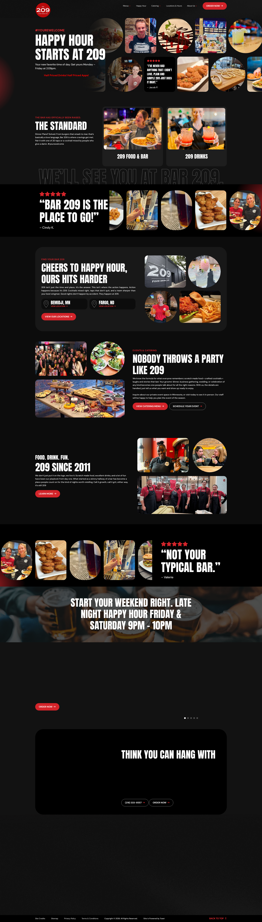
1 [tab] (185, 718)
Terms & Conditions (90, 918)
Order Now (213, 5)
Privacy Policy (70, 918)
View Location (58, 306)
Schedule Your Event (186, 406)
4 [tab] (194, 718)
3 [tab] (191, 718)
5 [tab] (197, 718)
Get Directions (137, 850)
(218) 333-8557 (135, 855)
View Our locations (57, 316)
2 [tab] (188, 718)
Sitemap (54, 918)
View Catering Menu (148, 406)
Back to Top (216, 918)
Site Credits (40, 918)
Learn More (46, 493)
